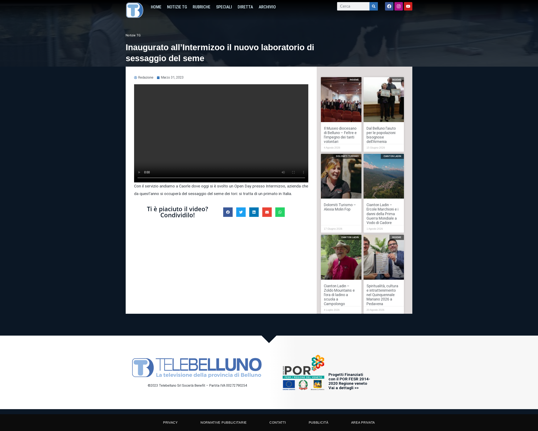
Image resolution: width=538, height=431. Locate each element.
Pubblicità (318, 422)
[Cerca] (373, 6)
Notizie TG (177, 6)
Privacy (170, 422)
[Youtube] (408, 6)
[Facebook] (389, 6)
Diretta (245, 6)
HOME (156, 6)
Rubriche (201, 6)
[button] (228, 212)
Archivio (267, 6)
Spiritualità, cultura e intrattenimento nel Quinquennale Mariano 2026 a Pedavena (382, 295)
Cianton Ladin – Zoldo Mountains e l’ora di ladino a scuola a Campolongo (339, 295)
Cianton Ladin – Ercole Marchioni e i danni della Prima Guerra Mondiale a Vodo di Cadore (382, 214)
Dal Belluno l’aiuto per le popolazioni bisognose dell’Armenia (381, 135)
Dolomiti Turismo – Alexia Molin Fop (340, 207)
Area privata (363, 422)
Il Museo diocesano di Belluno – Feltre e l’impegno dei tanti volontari (340, 135)
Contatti (277, 422)
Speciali (224, 6)
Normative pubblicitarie (223, 422)
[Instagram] (398, 6)
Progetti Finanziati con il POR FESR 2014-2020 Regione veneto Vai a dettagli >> (349, 381)
